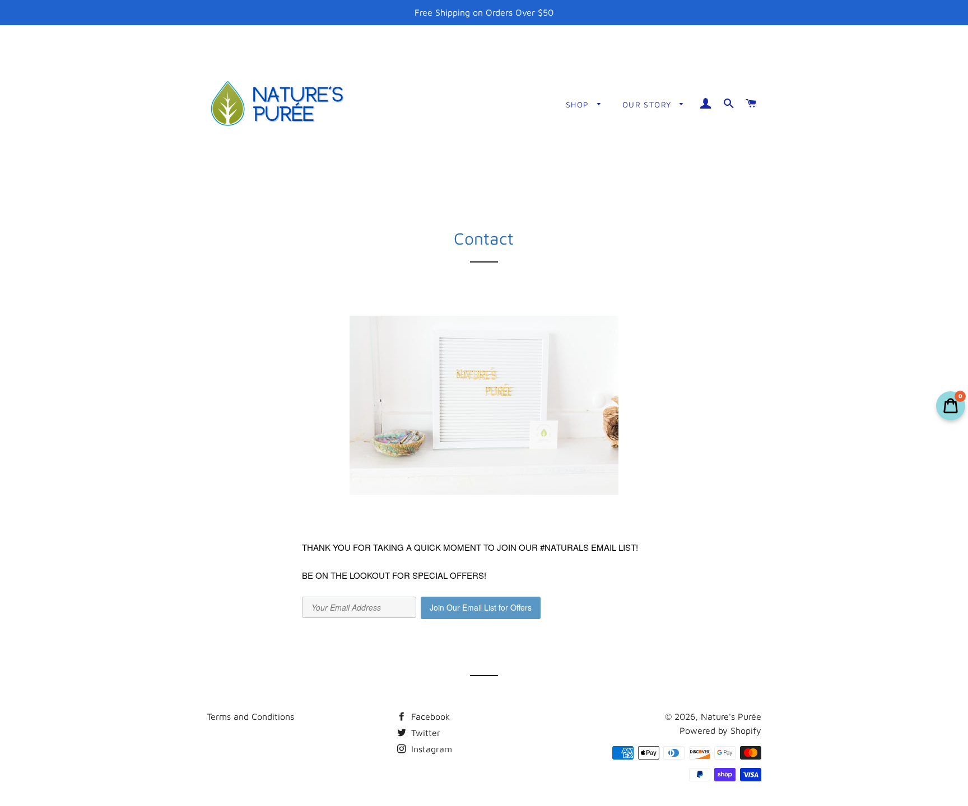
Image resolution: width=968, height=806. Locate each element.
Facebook (429, 716)
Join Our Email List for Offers (481, 607)
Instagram (430, 749)
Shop (579, 104)
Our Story (648, 104)
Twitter (424, 733)
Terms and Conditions (250, 716)
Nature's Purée (731, 716)
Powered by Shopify (720, 730)
